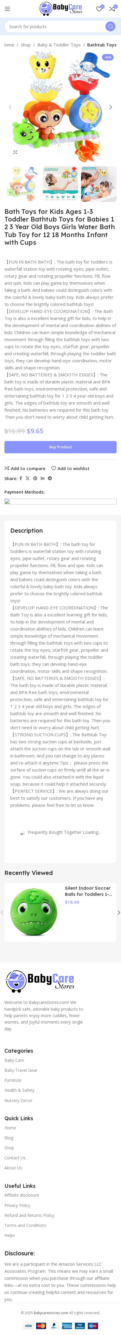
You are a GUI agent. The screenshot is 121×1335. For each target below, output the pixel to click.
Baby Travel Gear (20, 1070)
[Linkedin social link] (42, 478)
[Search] (110, 26)
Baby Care (14, 1060)
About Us (13, 1167)
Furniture (12, 1080)
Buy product (60, 447)
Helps (9, 1235)
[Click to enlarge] (15, 152)
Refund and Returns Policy (29, 1215)
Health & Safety (19, 1090)
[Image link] (39, 981)
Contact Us (15, 1157)
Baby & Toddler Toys (59, 45)
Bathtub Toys (102, 45)
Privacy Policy (17, 1205)
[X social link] (27, 478)
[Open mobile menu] (7, 9)
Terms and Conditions (25, 1225)
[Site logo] (60, 8)
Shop (26, 45)
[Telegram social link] (50, 478)
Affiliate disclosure (21, 1195)
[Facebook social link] (21, 478)
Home (8, 45)
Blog (8, 1138)
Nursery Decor (18, 1100)
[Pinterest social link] (35, 478)
